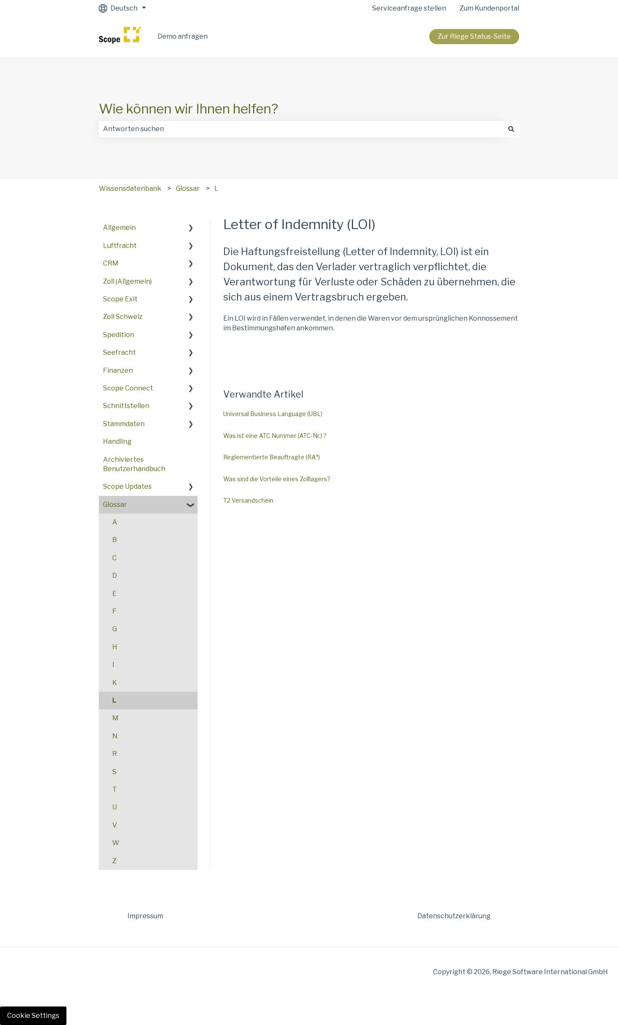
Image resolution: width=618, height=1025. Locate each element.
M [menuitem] (115, 718)
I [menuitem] (113, 665)
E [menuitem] (114, 594)
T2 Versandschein (248, 500)
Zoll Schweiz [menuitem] (123, 317)
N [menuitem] (115, 736)
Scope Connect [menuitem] (128, 388)
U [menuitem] (114, 807)
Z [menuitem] (114, 861)
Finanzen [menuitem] (118, 370)
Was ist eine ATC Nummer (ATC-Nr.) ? (275, 435)
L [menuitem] (114, 700)
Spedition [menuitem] (118, 335)
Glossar (188, 188)
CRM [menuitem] (111, 263)
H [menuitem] (114, 647)
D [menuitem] (114, 576)
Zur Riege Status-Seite (474, 36)
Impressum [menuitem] (145, 916)
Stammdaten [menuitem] (124, 424)
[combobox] (301, 129)
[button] (191, 228)
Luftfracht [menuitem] (120, 246)
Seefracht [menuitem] (119, 352)
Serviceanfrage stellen (409, 8)
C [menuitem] (114, 558)
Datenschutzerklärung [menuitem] (454, 916)
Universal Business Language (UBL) (272, 413)
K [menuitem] (114, 683)
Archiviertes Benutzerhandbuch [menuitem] (134, 464)
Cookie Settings (33, 1016)
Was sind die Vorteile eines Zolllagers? (276, 478)
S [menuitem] (114, 772)
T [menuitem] (114, 789)
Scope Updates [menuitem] (127, 486)
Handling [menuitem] (117, 441)
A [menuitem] (114, 522)
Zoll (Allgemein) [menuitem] (127, 281)
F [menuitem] (114, 611)
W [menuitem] (115, 843)
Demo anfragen (183, 36)
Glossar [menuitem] (115, 505)
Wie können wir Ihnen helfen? (188, 108)
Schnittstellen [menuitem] (126, 406)
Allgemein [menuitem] (119, 228)
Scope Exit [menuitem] (120, 299)
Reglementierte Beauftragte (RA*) (271, 457)
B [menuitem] (114, 540)
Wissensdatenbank (130, 188)
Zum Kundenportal (489, 8)
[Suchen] (511, 129)
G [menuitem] (114, 629)
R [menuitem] (114, 754)
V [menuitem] (114, 825)
